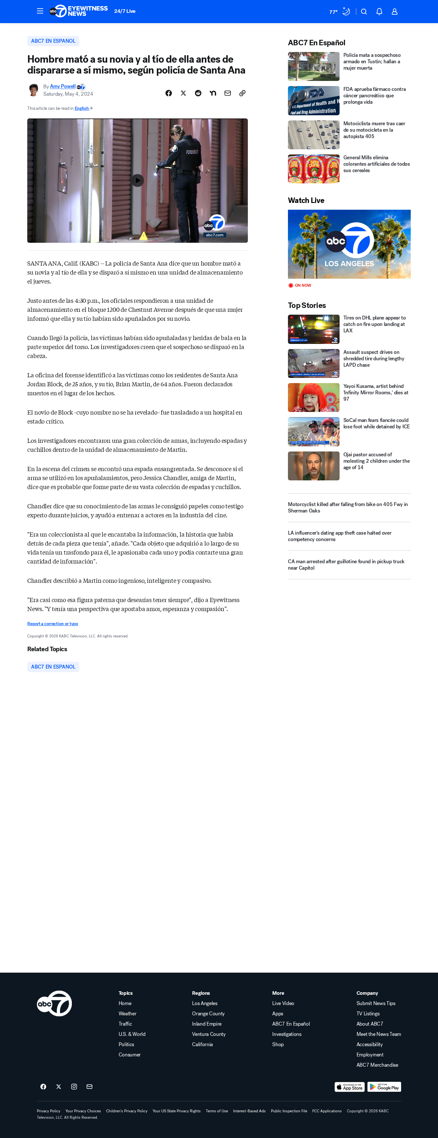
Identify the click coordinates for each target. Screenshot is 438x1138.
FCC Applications (327, 1111)
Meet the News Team (379, 1034)
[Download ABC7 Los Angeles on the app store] (349, 1087)
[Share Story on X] (183, 93)
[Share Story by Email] (227, 93)
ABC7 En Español (291, 1024)
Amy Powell (63, 86)
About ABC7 (370, 1024)
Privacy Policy (48, 1111)
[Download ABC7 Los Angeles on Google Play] (384, 1087)
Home (125, 1003)
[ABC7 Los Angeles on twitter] (58, 1087)
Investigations (286, 1034)
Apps (277, 1013)
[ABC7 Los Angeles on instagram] (74, 1087)
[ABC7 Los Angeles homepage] (78, 11)
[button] (40, 10)
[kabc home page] (54, 1003)
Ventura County (209, 1034)
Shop (278, 1044)
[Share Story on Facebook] (168, 93)
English (82, 108)
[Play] (349, 244)
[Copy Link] (242, 93)
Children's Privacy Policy (126, 1111)
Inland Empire (207, 1024)
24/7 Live (125, 11)
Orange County (208, 1013)
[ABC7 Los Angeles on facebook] (43, 1087)
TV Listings (368, 1013)
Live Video (283, 1003)
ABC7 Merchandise (377, 1065)
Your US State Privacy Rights (177, 1111)
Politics (126, 1044)
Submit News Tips (376, 1003)
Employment (370, 1054)
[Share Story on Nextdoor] (212, 93)
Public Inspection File (289, 1111)
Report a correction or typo (52, 624)
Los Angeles (204, 1003)
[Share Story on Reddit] (198, 93)
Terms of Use (217, 1111)
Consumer (130, 1054)
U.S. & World (132, 1034)
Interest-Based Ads (249, 1111)
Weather (128, 1013)
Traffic (125, 1024)
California (202, 1044)
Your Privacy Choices (83, 1111)
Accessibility (370, 1044)
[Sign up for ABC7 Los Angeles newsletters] (89, 1087)
